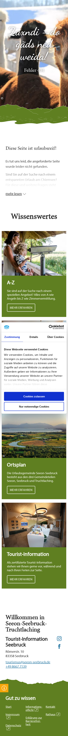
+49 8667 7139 (16, 666)
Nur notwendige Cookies (34, 406)
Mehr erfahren (34, 274)
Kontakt (50, 706)
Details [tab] (33, 336)
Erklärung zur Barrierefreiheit (34, 721)
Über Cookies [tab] (55, 336)
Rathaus (52, 714)
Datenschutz (13, 727)
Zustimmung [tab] (12, 336)
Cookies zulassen (34, 396)
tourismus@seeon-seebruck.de (28, 662)
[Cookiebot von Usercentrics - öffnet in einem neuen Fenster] (49, 327)
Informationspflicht (34, 708)
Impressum (13, 716)
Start (9, 706)
